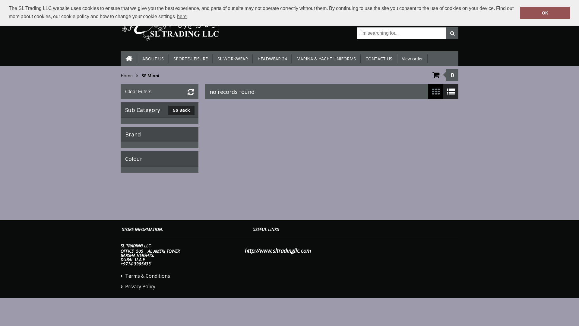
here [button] (182, 16)
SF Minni (150, 75)
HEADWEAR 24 (272, 59)
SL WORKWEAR (232, 59)
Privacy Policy (140, 286)
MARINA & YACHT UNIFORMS (326, 59)
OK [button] (545, 13)
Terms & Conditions (147, 276)
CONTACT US (378, 59)
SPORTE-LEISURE (190, 59)
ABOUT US (153, 59)
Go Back (181, 110)
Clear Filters (138, 91)
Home (127, 75)
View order (412, 59)
